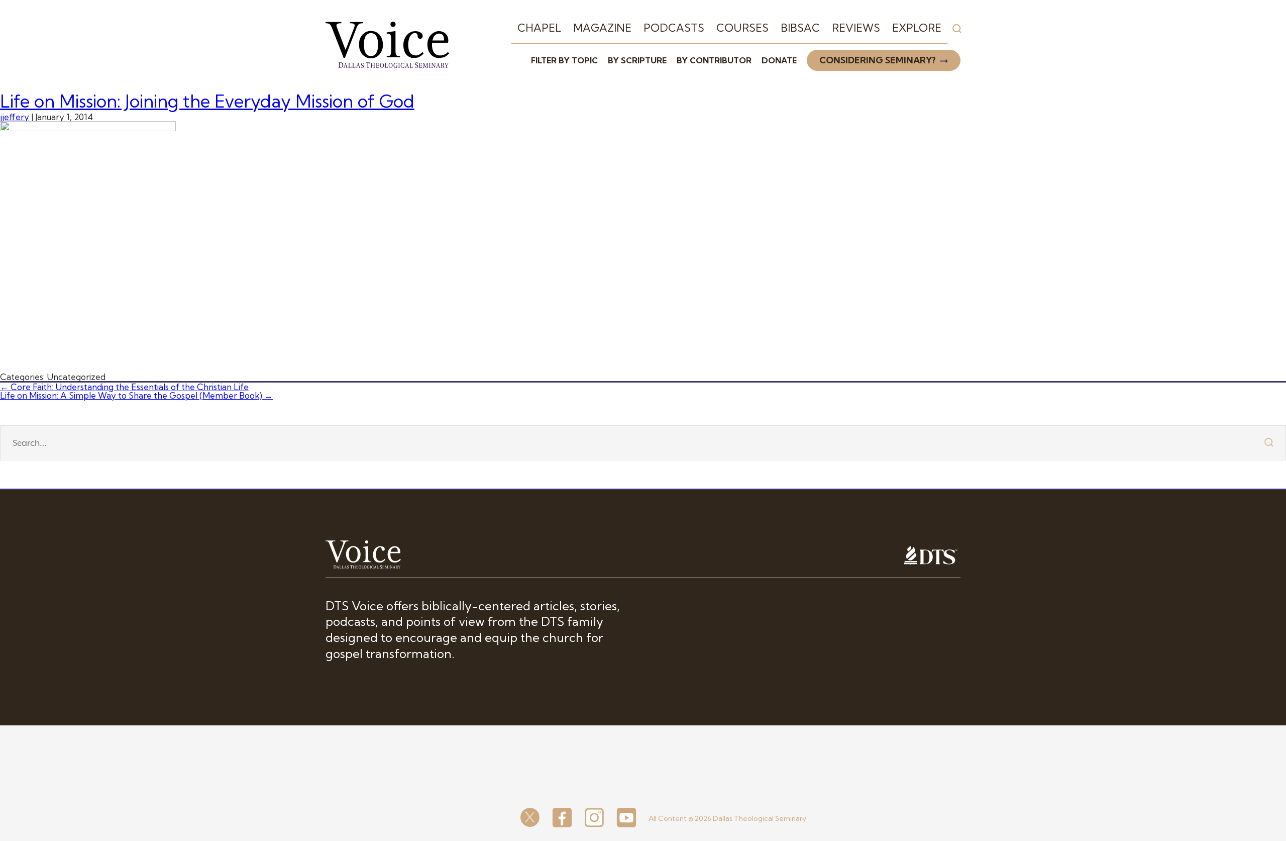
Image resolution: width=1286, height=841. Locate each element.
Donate (779, 60)
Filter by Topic (564, 60)
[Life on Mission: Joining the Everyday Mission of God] (88, 128)
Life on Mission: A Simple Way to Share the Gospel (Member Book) (136, 395)
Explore (916, 27)
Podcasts (674, 27)
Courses (742, 27)
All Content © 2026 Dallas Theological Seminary (727, 818)
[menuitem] (539, 28)
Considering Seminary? (877, 60)
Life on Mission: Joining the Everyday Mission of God (207, 101)
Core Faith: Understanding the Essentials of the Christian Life (124, 387)
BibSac (800, 27)
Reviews (856, 27)
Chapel (539, 27)
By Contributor (714, 60)
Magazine (602, 27)
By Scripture (637, 60)
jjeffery (14, 117)
